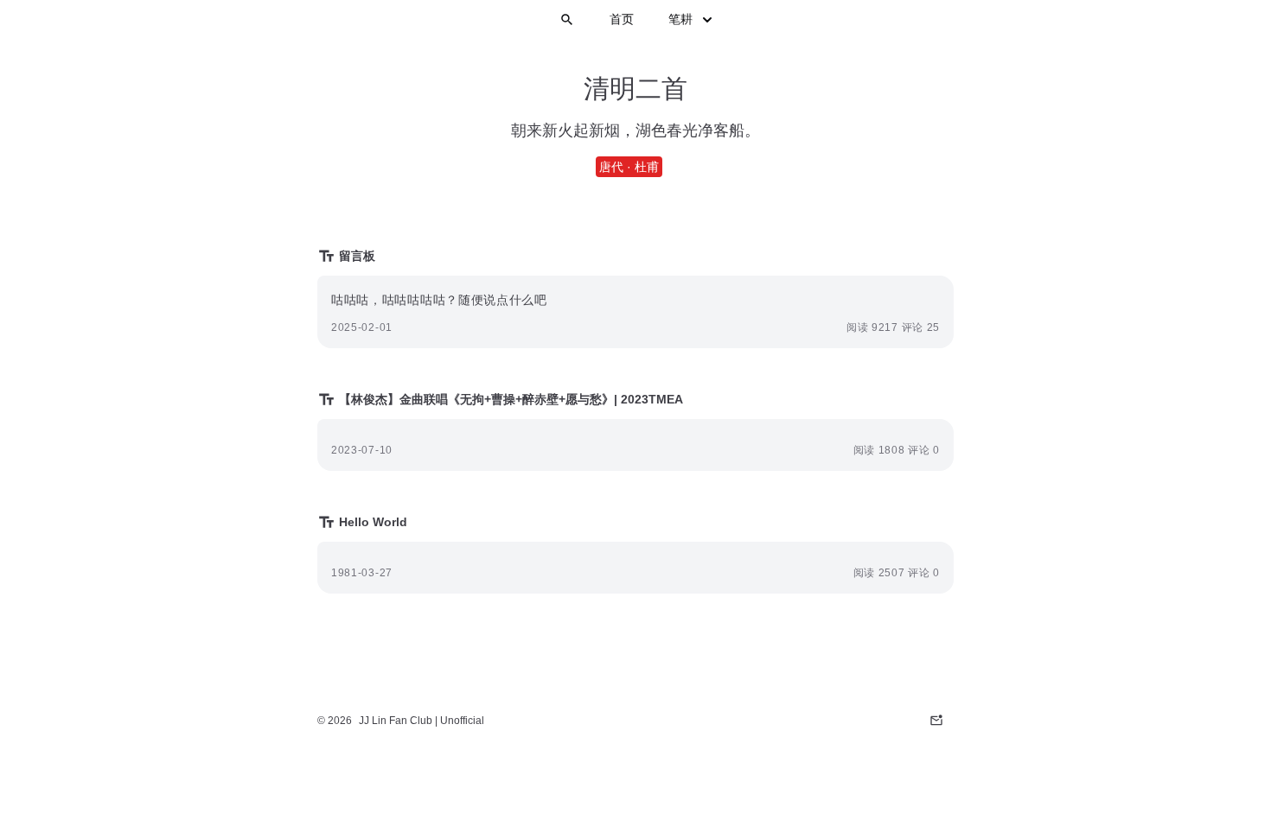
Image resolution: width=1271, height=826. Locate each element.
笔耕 (680, 19)
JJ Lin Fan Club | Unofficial (421, 721)
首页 (622, 19)
